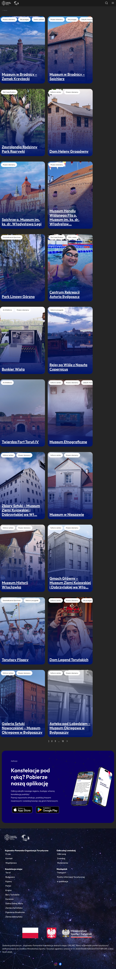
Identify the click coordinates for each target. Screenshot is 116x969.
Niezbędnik (62, 869)
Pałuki (8, 885)
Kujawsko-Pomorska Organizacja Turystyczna (26, 850)
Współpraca (11, 863)
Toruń (8, 872)
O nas (8, 854)
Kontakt (9, 858)
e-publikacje (62, 881)
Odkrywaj (61, 854)
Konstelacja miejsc (13, 869)
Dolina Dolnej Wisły (14, 903)
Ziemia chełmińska (13, 908)
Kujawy (8, 881)
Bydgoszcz (10, 877)
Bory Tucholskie (12, 894)
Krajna (8, 890)
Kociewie (9, 899)
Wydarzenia (62, 863)
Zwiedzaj (61, 858)
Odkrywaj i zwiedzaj (66, 850)
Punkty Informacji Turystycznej (71, 877)
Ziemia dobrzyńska (13, 916)
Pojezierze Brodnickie (15, 912)
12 (63, 741)
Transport (61, 872)
